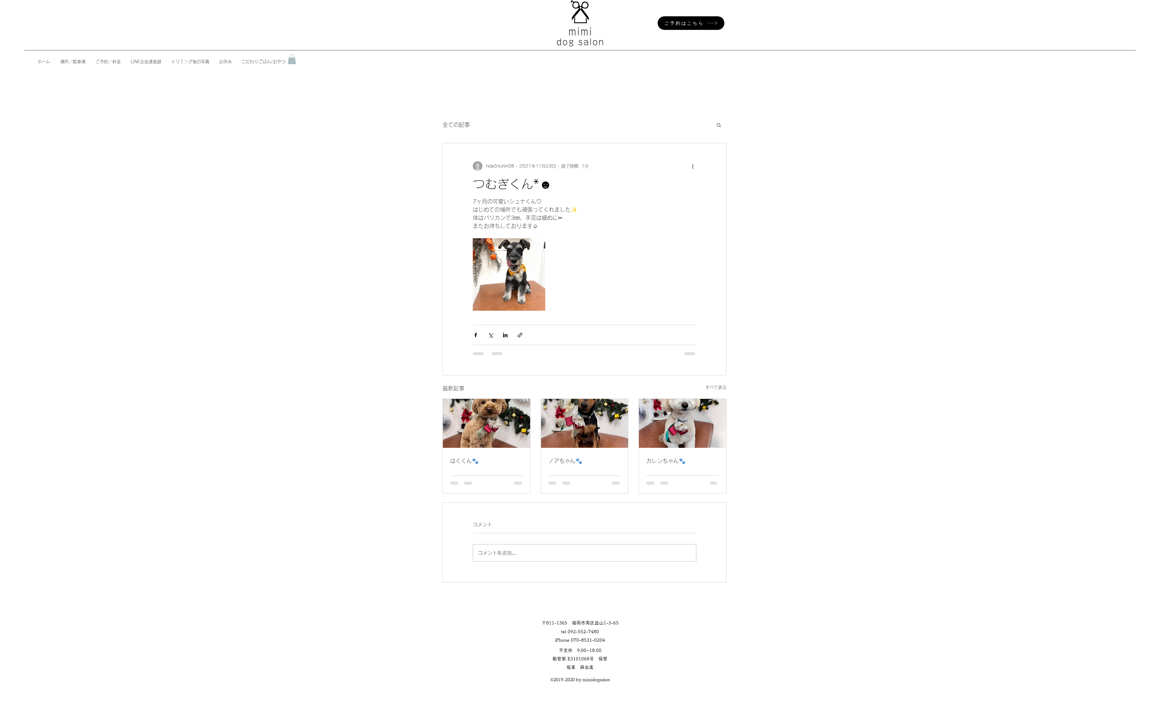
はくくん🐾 (464, 461)
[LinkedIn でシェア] (505, 335)
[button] (292, 59)
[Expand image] (509, 274)
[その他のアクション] (692, 166)
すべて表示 (716, 387)
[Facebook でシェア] (475, 335)
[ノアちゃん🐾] (584, 423)
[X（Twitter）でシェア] (490, 335)
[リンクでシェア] (520, 335)
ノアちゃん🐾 (565, 461)
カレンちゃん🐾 (665, 461)
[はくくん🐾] (486, 423)
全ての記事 (456, 124)
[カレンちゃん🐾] (682, 423)
